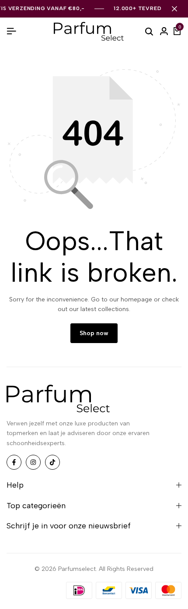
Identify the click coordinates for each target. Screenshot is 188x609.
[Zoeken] (149, 31)
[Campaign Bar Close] (174, 9)
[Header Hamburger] (11, 31)
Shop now (94, 333)
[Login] (164, 31)
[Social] (14, 462)
